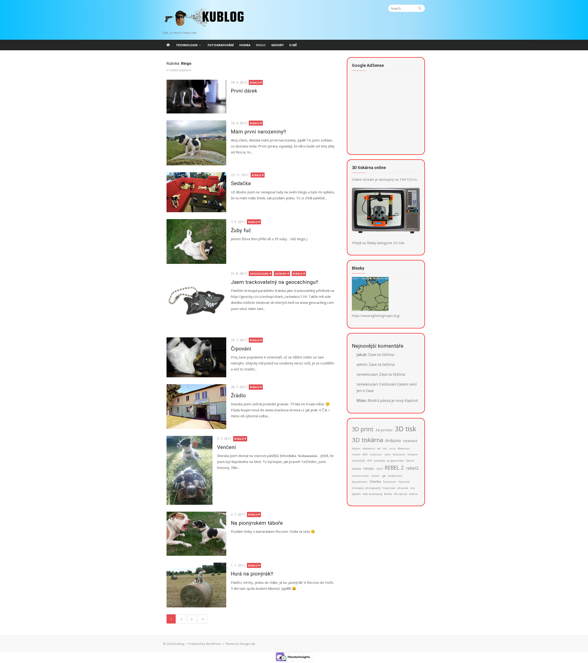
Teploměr (404, 481)
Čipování (241, 349)
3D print (362, 429)
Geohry (277, 45)
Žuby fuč (241, 230)
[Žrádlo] (196, 406)
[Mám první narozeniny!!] (196, 142)
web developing (372, 494)
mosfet (356, 454)
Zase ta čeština (381, 354)
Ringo (261, 45)
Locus (392, 448)
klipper (356, 448)
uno (412, 488)
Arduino (393, 440)
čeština (413, 494)
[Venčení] (189, 470)
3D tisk (405, 428)
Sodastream (395, 475)
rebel (379, 468)
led (385, 448)
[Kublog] (168, 45)
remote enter (360, 475)
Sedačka (241, 183)
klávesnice (369, 448)
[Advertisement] (386, 115)
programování (395, 460)
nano (387, 454)
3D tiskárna (367, 440)
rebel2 (412, 468)
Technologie (187, 45)
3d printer (384, 430)
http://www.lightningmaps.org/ (376, 315)
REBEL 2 (394, 467)
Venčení (226, 447)
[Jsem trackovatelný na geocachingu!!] (196, 300)
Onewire (412, 454)
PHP (369, 460)
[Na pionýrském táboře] (196, 534)
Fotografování (221, 45)
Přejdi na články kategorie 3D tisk (378, 242)
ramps (368, 468)
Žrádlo (238, 395)
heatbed (410, 440)
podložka (379, 460)
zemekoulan (367, 374)
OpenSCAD (358, 460)
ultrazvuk (402, 488)
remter (375, 475)
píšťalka (356, 468)
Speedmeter (360, 481)
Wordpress (400, 494)
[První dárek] (196, 96)
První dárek (244, 91)
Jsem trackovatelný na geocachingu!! (274, 282)
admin (361, 364)
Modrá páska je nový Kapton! (393, 400)
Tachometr (389, 481)
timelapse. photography (366, 488)
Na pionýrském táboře (257, 523)
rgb (384, 475)
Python (410, 460)
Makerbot (404, 448)
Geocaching (259, 273)
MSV (365, 454)
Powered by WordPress (204, 644)
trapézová (389, 488)
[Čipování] (196, 357)
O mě (293, 45)
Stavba (375, 481)
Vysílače (356, 494)
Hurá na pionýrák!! (252, 574)
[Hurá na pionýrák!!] (196, 585)
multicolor (376, 454)
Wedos (388, 494)
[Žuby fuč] (196, 241)
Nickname (399, 454)
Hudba (244, 45)
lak (379, 448)
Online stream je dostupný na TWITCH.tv (384, 179)
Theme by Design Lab (240, 644)
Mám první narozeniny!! (258, 132)
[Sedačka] (196, 192)
